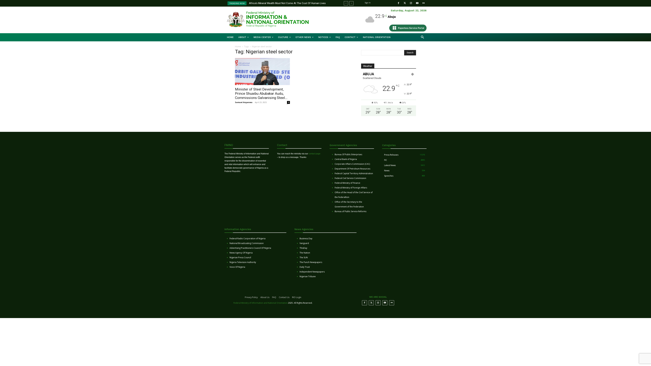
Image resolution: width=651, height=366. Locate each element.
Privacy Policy (251, 297)
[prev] (346, 3)
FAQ (274, 297)
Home (238, 46)
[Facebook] (398, 3)
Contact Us (284, 297)
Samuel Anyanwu (243, 102)
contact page (314, 153)
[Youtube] (417, 3)
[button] (422, 37)
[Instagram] (411, 3)
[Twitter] (405, 3)
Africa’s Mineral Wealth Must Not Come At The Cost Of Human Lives (287, 3)
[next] (351, 3)
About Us (264, 297)
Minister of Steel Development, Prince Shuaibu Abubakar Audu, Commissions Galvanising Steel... (261, 93)
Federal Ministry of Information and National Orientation (260, 302)
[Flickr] (424, 3)
